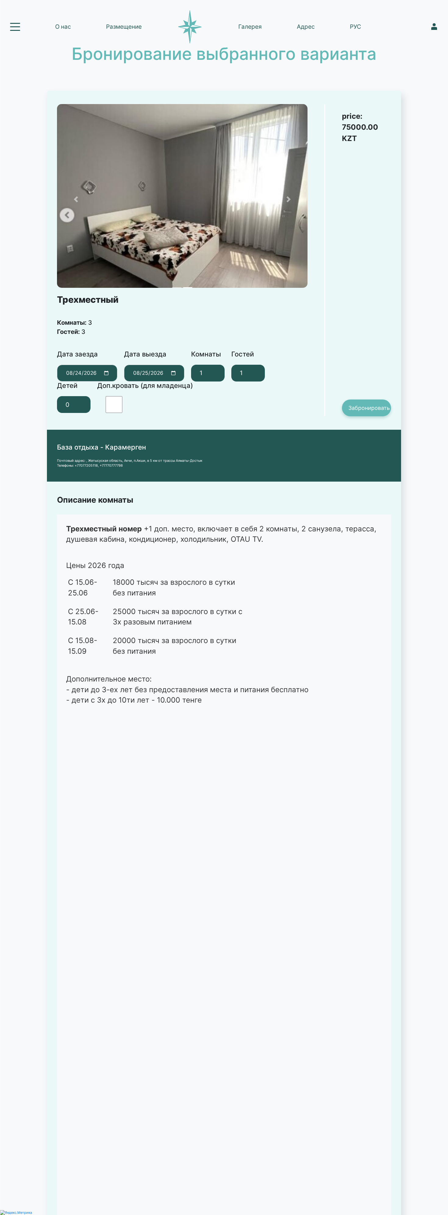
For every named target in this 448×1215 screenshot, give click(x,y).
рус (355, 26)
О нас (63, 26)
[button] (75, 199)
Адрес (306, 26)
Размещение (124, 26)
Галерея (250, 26)
